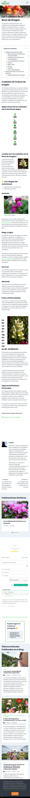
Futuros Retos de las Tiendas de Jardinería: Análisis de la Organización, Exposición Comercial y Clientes (13, 767)
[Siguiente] (26, 516)
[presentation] (15, 510)
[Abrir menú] (27, 3)
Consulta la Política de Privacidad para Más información (14, 790)
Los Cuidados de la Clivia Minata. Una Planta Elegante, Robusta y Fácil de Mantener (7, 484)
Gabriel (11, 443)
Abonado (10, 68)
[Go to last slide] (4, 516)
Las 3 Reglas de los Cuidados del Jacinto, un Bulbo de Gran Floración (22, 483)
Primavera (6, 716)
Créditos (6, 215)
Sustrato (10, 62)
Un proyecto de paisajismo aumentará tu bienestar (12, 672)
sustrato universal (6, 222)
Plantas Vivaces (20, 715)
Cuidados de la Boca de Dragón (13, 52)
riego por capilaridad (7, 259)
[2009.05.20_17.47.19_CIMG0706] (15, 425)
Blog (4, 669)
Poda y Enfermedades (14, 69)
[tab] (12, 532)
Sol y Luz (10, 66)
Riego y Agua (11, 64)
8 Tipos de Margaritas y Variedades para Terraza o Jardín (14, 719)
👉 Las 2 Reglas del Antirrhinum (16, 61)
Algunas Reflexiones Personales (16, 75)
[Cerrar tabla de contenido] (26, 48)
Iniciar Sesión (25, 557)
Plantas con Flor (7, 715)
